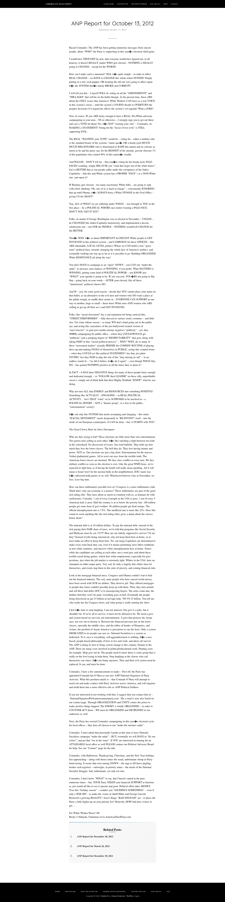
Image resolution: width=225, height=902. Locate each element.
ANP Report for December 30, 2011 (95, 856)
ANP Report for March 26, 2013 (93, 846)
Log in (137, 896)
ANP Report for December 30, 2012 (95, 836)
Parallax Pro (105, 896)
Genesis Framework (118, 896)
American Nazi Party (59, 3)
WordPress (129, 896)
